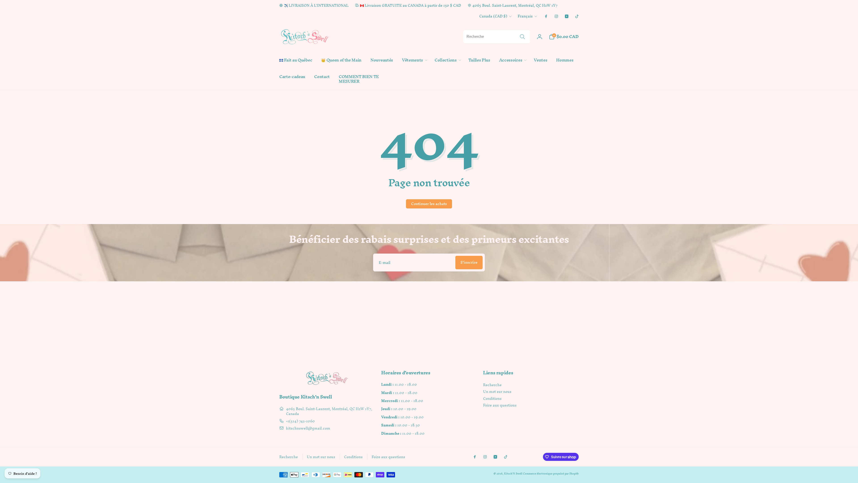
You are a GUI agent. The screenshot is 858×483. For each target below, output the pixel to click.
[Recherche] (522, 36)
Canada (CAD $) (493, 16)
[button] (414, 60)
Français (525, 16)
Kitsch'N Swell (513, 474)
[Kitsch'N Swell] (327, 384)
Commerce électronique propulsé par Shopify (551, 474)
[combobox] (496, 36)
